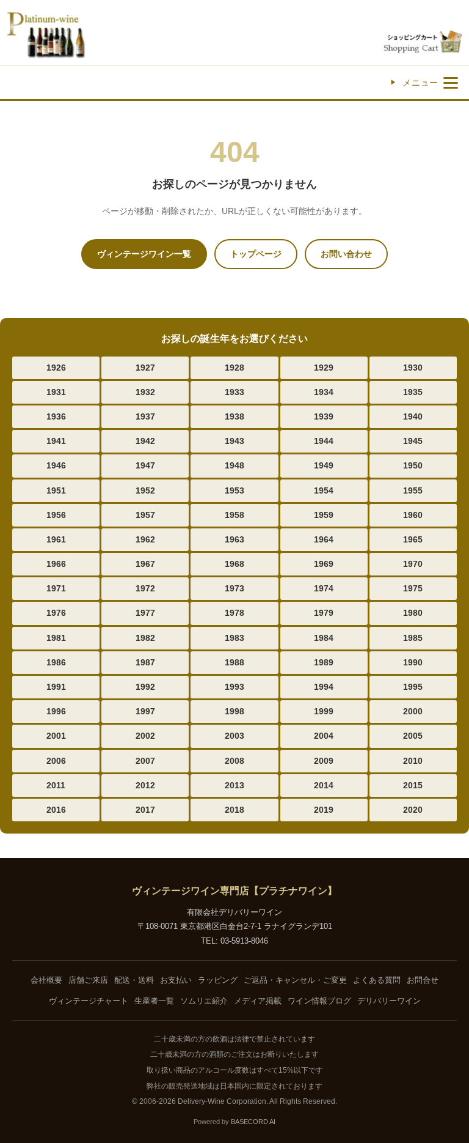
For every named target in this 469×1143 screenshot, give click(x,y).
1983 (234, 638)
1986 (56, 662)
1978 (234, 613)
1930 (413, 367)
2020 (413, 810)
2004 (323, 736)
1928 (234, 367)
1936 (56, 416)
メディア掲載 (258, 1000)
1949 (323, 465)
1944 (323, 441)
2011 (55, 785)
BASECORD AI (253, 1121)
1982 (145, 638)
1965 (413, 539)
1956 (56, 515)
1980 (413, 613)
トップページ (256, 254)
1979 (323, 613)
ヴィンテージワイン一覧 (144, 254)
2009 (323, 761)
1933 (234, 392)
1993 (234, 687)
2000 (413, 711)
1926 (56, 367)
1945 (413, 441)
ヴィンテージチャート (88, 1000)
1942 (145, 441)
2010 (413, 761)
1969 (323, 564)
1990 (413, 662)
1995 (413, 687)
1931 (56, 392)
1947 (145, 465)
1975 (413, 588)
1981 (56, 638)
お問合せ (422, 980)
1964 (323, 539)
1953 (234, 490)
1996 (56, 711)
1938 (234, 416)
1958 (234, 515)
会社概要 (46, 980)
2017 (145, 810)
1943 (234, 441)
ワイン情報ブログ (319, 1000)
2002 (145, 736)
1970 (413, 564)
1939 (323, 416)
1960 (413, 515)
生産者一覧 (154, 1000)
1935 (413, 392)
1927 (145, 367)
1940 (413, 416)
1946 (56, 465)
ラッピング (218, 980)
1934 (323, 392)
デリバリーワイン (389, 1000)
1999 (323, 711)
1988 (234, 662)
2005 (413, 736)
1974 (323, 588)
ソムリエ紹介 (204, 1000)
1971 (56, 588)
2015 (413, 785)
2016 (56, 810)
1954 (323, 490)
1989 (323, 662)
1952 (145, 490)
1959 (323, 515)
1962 (145, 539)
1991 (56, 687)
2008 (234, 761)
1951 (56, 490)
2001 (56, 736)
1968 (234, 564)
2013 (234, 785)
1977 (145, 613)
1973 (234, 588)
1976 (56, 613)
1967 (145, 564)
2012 (145, 785)
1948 (234, 465)
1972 (145, 588)
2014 (323, 785)
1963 (234, 539)
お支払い (176, 980)
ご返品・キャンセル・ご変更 (295, 980)
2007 (145, 761)
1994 (323, 687)
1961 (56, 539)
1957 (145, 515)
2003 (234, 736)
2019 (323, 810)
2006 (56, 761)
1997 (145, 711)
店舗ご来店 (88, 980)
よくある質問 (377, 980)
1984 (323, 638)
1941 (56, 441)
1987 (145, 662)
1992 (145, 687)
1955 (413, 490)
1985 (413, 638)
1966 (56, 564)
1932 (145, 392)
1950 (413, 465)
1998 (234, 711)
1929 (323, 367)
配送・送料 (134, 980)
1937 (145, 416)
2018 (234, 810)
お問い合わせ (346, 254)
